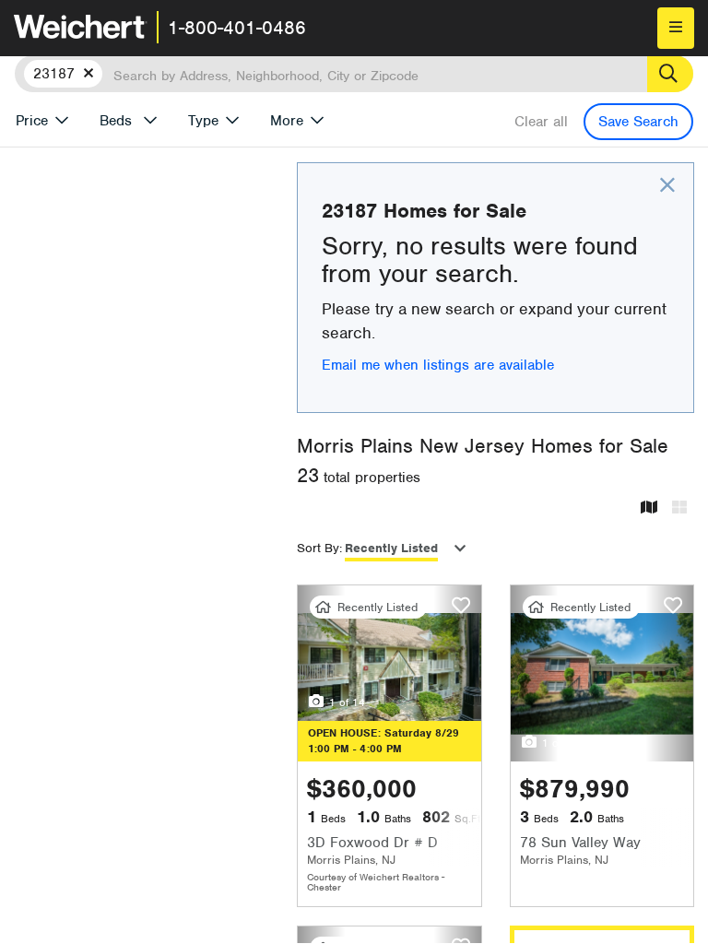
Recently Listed (391, 548)
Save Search (638, 121)
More (286, 121)
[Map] (649, 508)
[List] (679, 508)
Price (32, 121)
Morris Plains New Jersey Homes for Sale (482, 445)
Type (203, 121)
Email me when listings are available (438, 365)
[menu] (675, 28)
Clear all (541, 121)
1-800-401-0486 (237, 28)
